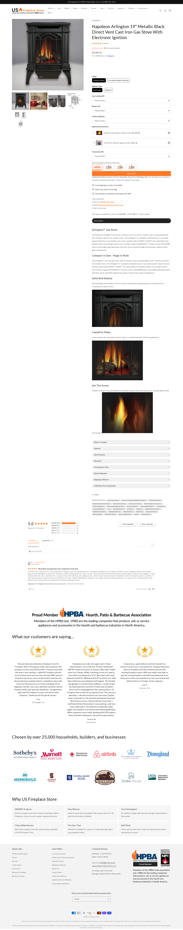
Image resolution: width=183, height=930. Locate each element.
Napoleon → (140, 509)
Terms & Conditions (59, 876)
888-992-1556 (108, 202)
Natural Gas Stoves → (152, 511)
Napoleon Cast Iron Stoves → (153, 509)
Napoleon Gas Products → (100, 511)
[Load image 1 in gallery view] (20, 101)
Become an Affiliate (19, 872)
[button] (51, 8)
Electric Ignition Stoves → (148, 506)
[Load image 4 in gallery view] (75, 101)
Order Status (17, 865)
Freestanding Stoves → (99, 509)
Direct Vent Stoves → (133, 506)
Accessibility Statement (60, 883)
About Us (55, 869)
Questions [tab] (46, 540)
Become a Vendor (18, 876)
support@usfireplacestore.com (110, 205)
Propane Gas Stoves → (111, 514)
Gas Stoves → (130, 509)
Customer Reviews (59, 854)
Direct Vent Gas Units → (135, 503)
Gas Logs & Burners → (119, 509)
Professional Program (20, 854)
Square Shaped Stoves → (125, 514)
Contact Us (16, 869)
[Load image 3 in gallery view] (56, 101)
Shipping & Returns (59, 865)
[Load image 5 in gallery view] (20, 119)
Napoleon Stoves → (129, 511)
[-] (97, 167)
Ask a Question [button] (128, 524)
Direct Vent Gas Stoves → (120, 503)
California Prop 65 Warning (61, 880)
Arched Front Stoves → (113, 500)
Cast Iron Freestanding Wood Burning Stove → (134, 500)
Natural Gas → (140, 511)
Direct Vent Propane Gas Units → (116, 506)
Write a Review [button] (147, 524)
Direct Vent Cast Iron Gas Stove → (102, 503)
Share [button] (96, 495)
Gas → (109, 509)
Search (14, 857)
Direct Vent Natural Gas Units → (153, 503)
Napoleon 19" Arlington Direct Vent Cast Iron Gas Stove (47, 584)
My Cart (15, 861)
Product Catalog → (98, 514)
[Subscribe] (108, 899)
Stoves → (136, 514)
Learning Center (58, 861)
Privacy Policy (57, 872)
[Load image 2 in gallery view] (38, 101)
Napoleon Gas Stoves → (115, 511)
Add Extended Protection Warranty (106, 163)
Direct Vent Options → (99, 506)
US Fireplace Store (94, 917)
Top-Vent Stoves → (146, 514)
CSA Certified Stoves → (155, 500)
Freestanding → (161, 506)
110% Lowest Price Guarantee (63, 857)
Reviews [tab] (32, 540)
